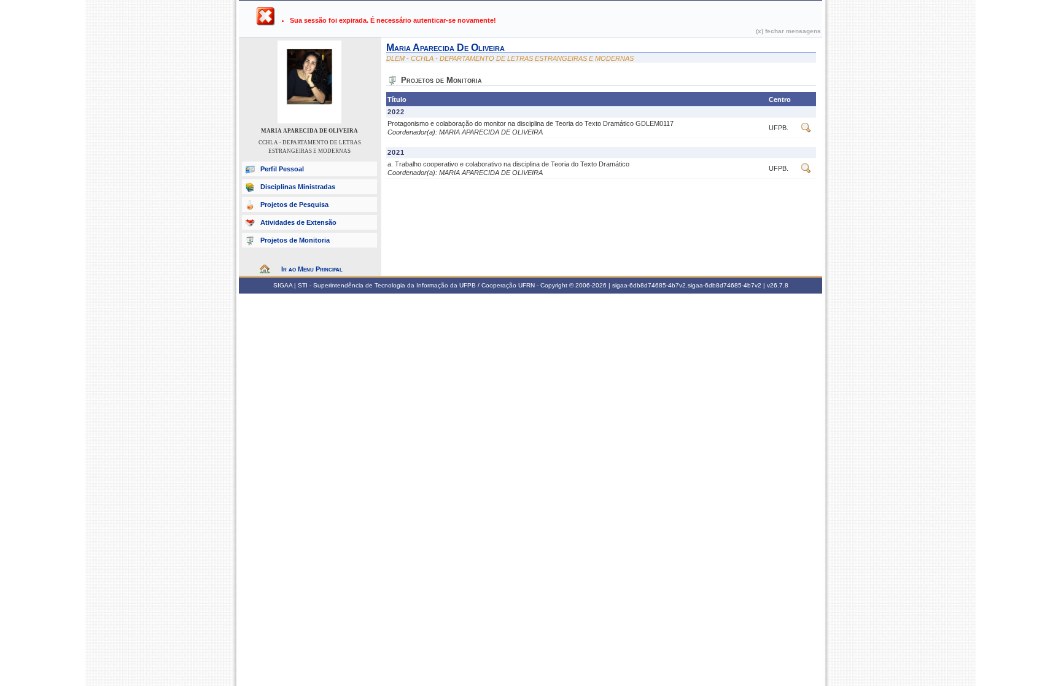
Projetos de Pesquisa (294, 204)
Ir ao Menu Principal (312, 269)
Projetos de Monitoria (295, 240)
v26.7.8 (777, 285)
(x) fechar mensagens (788, 31)
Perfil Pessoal (282, 169)
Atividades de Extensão (298, 222)
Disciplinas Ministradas (297, 186)
